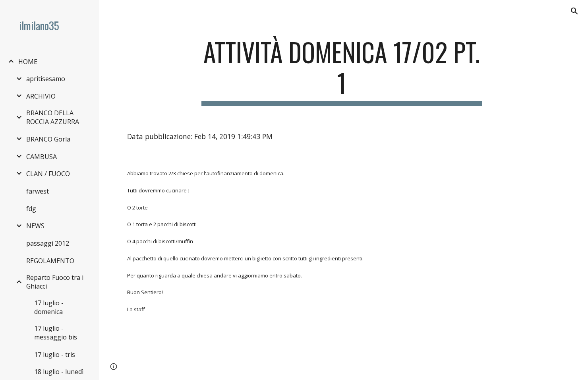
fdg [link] (31, 208)
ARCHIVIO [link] (41, 96)
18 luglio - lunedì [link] (58, 371)
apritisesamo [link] (45, 78)
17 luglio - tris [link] (54, 354)
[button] (574, 11)
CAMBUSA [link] (41, 156)
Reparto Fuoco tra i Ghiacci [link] (54, 282)
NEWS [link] (35, 225)
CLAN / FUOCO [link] (48, 173)
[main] (341, 71)
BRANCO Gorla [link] (48, 139)
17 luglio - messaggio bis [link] (55, 332)
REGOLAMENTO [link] (50, 260)
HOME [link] (27, 61)
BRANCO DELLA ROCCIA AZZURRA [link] (52, 117)
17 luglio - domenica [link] (49, 307)
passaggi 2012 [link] (47, 243)
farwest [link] (37, 191)
